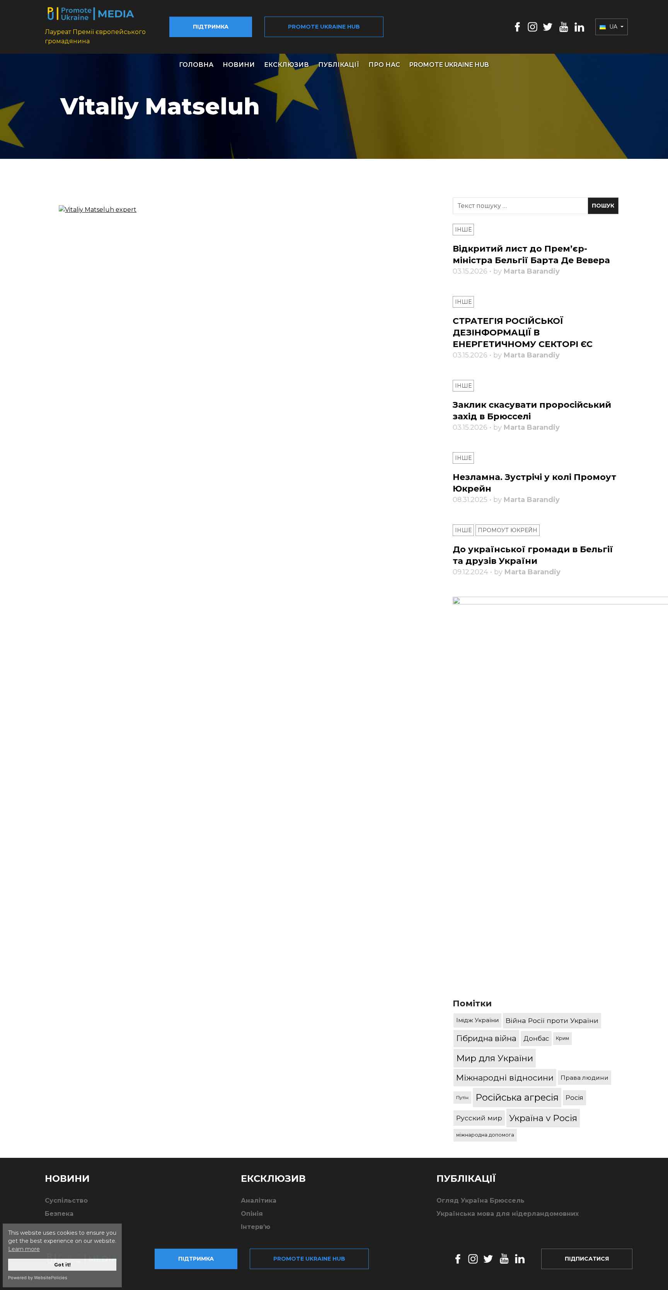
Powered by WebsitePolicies (37, 1277)
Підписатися (587, 1258)
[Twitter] (548, 26)
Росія (574, 1097)
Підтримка (210, 26)
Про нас (384, 64)
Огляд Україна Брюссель (480, 1200)
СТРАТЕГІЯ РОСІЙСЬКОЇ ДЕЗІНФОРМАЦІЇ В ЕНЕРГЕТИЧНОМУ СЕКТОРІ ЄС (523, 332)
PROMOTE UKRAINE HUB (449, 64)
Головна (196, 64)
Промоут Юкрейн (507, 530)
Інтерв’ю (255, 1226)
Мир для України (494, 1058)
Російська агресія (517, 1097)
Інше (463, 229)
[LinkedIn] (579, 26)
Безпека (59, 1213)
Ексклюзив (286, 64)
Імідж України (477, 1020)
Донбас (536, 1038)
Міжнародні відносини (505, 1077)
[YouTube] (563, 26)
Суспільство (66, 1200)
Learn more (24, 1249)
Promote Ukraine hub (324, 26)
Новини (239, 64)
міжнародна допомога (485, 1135)
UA (613, 26)
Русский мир (479, 1118)
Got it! (62, 1265)
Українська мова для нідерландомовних (507, 1213)
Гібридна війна (486, 1038)
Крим (562, 1038)
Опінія (252, 1213)
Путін (462, 1097)
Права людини (584, 1077)
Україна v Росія (543, 1118)
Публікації (338, 64)
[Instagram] (532, 26)
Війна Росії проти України (552, 1020)
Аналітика (258, 1200)
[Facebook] (517, 26)
